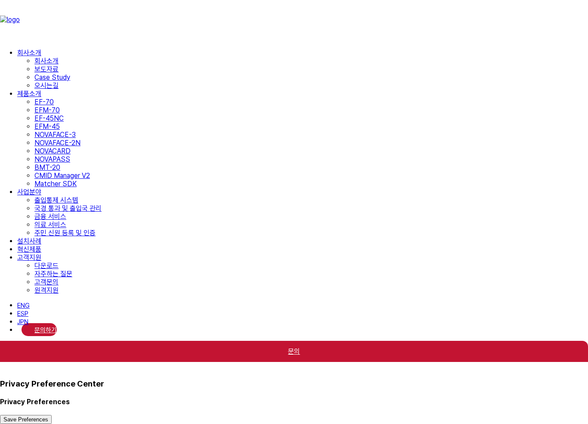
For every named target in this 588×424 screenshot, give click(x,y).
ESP (22, 314)
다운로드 (46, 266)
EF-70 (44, 102)
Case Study (52, 77)
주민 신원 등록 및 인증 (65, 233)
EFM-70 (47, 110)
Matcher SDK (55, 184)
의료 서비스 (50, 225)
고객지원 (29, 257)
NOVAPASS (52, 159)
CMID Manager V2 (62, 175)
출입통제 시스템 (56, 200)
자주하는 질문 (53, 274)
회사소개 (29, 53)
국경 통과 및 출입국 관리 (68, 208)
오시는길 (46, 85)
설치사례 (29, 241)
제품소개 (29, 94)
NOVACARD (52, 151)
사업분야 (29, 192)
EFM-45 (47, 126)
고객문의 (46, 282)
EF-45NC (49, 118)
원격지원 (46, 290)
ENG (23, 305)
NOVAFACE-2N (57, 143)
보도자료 (46, 69)
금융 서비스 (50, 216)
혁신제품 (29, 249)
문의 (294, 351)
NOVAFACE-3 (55, 135)
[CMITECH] (294, 21)
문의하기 (45, 330)
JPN (22, 322)
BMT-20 (47, 167)
